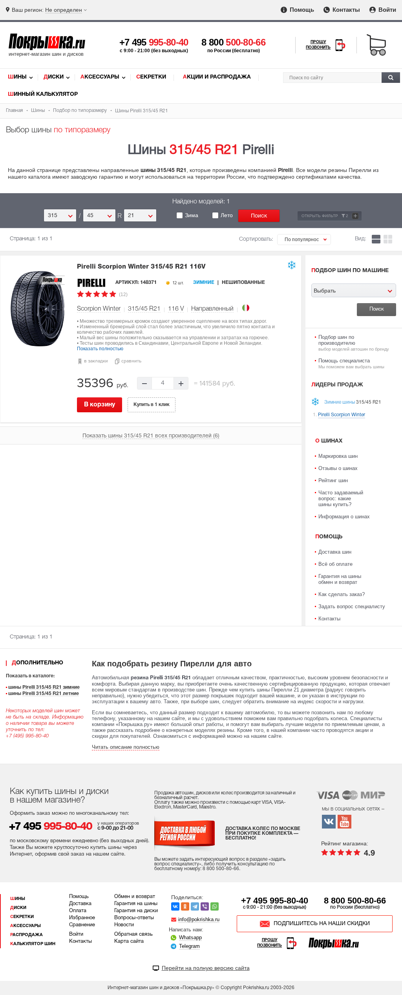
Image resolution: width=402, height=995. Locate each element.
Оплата (77, 911)
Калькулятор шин (32, 944)
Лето (227, 215)
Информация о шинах (344, 516)
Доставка (80, 904)
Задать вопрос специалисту (351, 606)
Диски (54, 77)
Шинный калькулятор (43, 94)
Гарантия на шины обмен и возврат (339, 579)
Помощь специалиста (351, 363)
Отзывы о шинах (338, 468)
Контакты (345, 9)
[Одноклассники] (185, 906)
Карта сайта (129, 941)
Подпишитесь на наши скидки (322, 923)
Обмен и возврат (134, 896)
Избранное (82, 918)
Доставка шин (334, 552)
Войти (386, 9)
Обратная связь (133, 934)
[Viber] (205, 906)
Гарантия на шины (135, 904)
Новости (124, 925)
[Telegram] (195, 906)
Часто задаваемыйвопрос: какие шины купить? (340, 498)
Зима (191, 215)
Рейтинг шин (333, 480)
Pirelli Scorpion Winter (141, 267)
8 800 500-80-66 (355, 900)
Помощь (301, 9)
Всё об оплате (335, 564)
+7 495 (153, 42)
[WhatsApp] (214, 906)
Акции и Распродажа (217, 77)
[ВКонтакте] (175, 906)
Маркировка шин (338, 456)
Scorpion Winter (99, 309)
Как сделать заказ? (341, 594)
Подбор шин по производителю (353, 342)
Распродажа (26, 935)
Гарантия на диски (136, 911)
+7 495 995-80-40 (274, 900)
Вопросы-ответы (134, 918)
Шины (17, 77)
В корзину (99, 405)
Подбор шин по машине (350, 270)
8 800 (233, 42)
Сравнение (82, 925)
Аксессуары (99, 77)
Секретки (151, 77)
